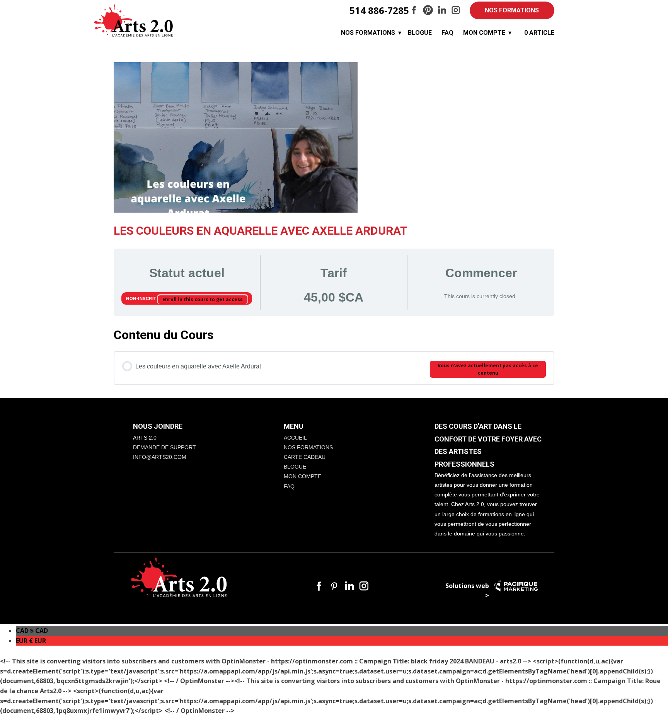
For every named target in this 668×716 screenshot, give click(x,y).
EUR (31, 640)
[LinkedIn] (442, 10)
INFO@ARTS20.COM (159, 457)
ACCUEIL (295, 438)
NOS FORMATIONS (512, 10)
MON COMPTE (484, 32)
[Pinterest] (428, 10)
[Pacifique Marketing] (516, 586)
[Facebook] (414, 10)
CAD (32, 630)
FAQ (447, 32)
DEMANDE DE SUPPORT (164, 447)
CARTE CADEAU (304, 457)
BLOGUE (420, 32)
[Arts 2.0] (134, 21)
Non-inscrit (142, 298)
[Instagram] (456, 10)
